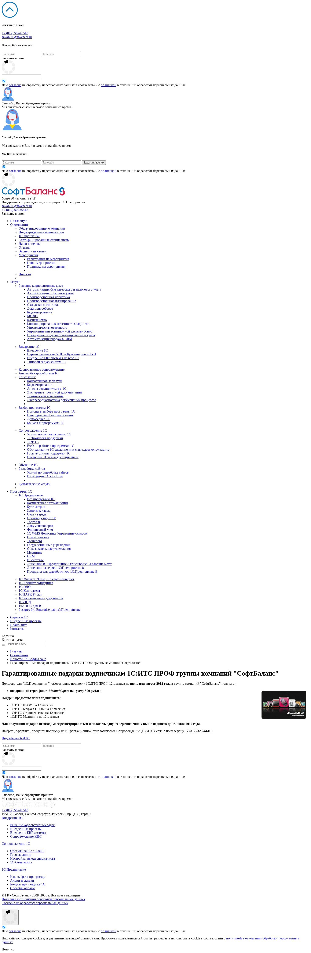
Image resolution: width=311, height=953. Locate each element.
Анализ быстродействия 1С (39, 373)
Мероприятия (28, 255)
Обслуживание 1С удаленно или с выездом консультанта (68, 449)
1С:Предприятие (14, 869)
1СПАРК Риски (30, 594)
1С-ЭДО (25, 587)
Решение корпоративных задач (41, 285)
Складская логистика (42, 304)
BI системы (35, 560)
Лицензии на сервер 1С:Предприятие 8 (55, 567)
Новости (25, 274)
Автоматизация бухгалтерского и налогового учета (64, 289)
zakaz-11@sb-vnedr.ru (17, 37)
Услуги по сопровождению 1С (49, 434)
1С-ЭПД (25, 602)
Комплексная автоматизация (47, 503)
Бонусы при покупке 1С (27, 884)
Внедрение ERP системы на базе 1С (53, 358)
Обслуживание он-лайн (27, 851)
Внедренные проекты (25, 621)
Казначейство (37, 320)
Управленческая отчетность (47, 327)
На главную (18, 221)
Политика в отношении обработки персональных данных (43, 899)
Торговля (33, 522)
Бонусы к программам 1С (45, 423)
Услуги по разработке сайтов (48, 472)
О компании (19, 224)
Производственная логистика (48, 297)
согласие (15, 85)
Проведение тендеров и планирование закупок (61, 335)
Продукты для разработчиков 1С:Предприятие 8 (62, 571)
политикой (108, 85)
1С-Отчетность (21, 862)
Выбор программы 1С (35, 407)
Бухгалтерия (36, 506)
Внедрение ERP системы (28, 832)
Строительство (38, 537)
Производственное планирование (51, 301)
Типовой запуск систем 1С (46, 362)
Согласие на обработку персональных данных (35, 903)
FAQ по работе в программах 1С (50, 445)
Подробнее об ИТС (16, 738)
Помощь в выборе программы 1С (51, 411)
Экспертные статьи (33, 251)
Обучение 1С (28, 465)
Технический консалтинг (45, 396)
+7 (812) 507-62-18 (15, 33)
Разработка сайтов (32, 468)
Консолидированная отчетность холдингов (58, 324)
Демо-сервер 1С (38, 419)
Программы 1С (21, 491)
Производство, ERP (41, 518)
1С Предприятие (31, 495)
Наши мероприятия (41, 263)
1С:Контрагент (29, 590)
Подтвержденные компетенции (41, 232)
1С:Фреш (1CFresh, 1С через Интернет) (47, 579)
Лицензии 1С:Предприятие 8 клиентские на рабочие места (69, 564)
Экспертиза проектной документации (54, 392)
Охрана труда (37, 514)
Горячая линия (20, 854)
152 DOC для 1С (31, 606)
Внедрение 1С (29, 346)
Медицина (34, 552)
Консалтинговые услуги (44, 381)
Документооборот (40, 308)
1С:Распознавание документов (41, 598)
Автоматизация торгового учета (50, 293)
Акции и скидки (22, 880)
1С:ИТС (33, 442)
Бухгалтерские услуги (35, 484)
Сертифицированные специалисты (44, 240)
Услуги (15, 282)
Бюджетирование (39, 312)
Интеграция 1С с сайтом (45, 476)
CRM (31, 556)
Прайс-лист (18, 625)
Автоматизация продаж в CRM (49, 339)
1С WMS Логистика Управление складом (57, 533)
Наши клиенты (29, 243)
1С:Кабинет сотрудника (36, 583)
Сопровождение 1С (33, 430)
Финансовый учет (40, 529)
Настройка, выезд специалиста (32, 858)
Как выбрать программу (27, 876)
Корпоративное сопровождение (42, 369)
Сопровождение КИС (26, 836)
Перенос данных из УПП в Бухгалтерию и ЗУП (61, 354)
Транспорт (34, 541)
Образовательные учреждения (49, 548)
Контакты (17, 628)
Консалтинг (27, 377)
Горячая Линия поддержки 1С (48, 453)
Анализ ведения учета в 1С (46, 388)
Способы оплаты (22, 888)
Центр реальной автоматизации (50, 415)
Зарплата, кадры (39, 510)
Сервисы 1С (19, 617)
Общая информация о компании (42, 228)
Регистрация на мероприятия (48, 259)
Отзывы (24, 247)
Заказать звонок (13, 58)
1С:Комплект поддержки (45, 438)
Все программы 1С (41, 499)
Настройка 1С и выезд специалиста (52, 457)
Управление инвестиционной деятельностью (59, 331)
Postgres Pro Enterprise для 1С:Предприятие (49, 609)
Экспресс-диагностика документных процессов (61, 400)
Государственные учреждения (48, 545)
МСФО (32, 316)
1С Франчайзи (29, 236)
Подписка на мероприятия (46, 266)
